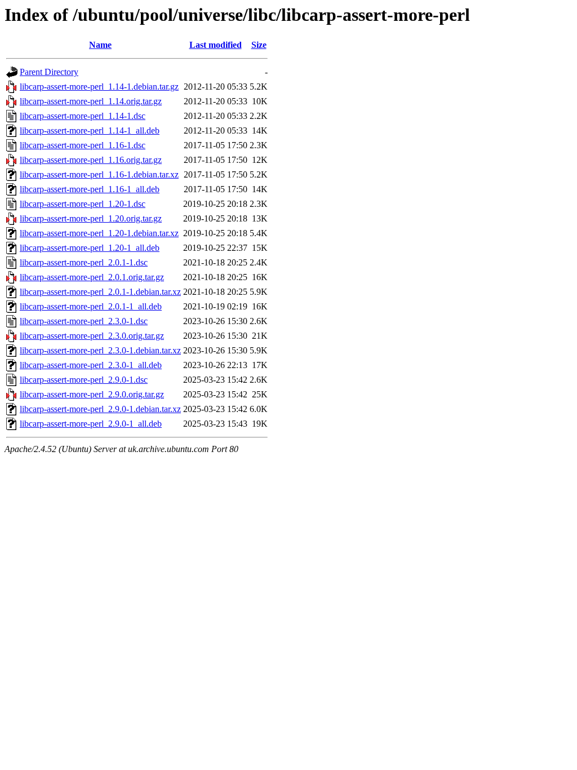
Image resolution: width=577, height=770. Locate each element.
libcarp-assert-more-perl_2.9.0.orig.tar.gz (92, 394)
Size (259, 45)
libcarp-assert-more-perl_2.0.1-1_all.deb (91, 306)
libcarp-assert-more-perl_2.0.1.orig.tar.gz (92, 277)
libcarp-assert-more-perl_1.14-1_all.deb (89, 130)
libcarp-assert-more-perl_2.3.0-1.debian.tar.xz (100, 350)
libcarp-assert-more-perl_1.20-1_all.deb (89, 248)
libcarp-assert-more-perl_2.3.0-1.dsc (84, 321)
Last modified (215, 45)
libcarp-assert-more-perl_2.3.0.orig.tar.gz (92, 335)
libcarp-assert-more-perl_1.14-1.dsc (82, 116)
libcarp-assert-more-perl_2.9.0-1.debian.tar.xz (100, 409)
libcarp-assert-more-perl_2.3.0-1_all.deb (91, 365)
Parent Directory (49, 72)
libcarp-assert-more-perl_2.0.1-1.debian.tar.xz (100, 292)
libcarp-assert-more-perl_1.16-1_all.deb (89, 189)
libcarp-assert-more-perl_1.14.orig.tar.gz (91, 101)
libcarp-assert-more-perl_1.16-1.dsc (82, 145)
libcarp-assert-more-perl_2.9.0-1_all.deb (91, 423)
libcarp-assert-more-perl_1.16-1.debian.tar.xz (99, 174)
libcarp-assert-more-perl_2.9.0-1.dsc (84, 379)
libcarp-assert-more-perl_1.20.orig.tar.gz (91, 218)
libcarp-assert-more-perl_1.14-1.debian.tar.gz (99, 86)
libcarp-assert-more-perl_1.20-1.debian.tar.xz (99, 233)
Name (100, 45)
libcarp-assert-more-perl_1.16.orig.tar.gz (91, 160)
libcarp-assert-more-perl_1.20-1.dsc (82, 204)
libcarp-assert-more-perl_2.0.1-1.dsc (84, 262)
